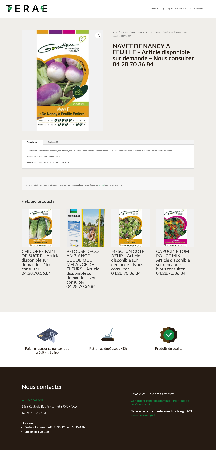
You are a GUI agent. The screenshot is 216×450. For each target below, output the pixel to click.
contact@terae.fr (32, 399)
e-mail (102, 185)
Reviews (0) (53, 142)
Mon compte (197, 9)
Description (32, 142)
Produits (156, 9)
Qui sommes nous (177, 9)
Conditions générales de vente (150, 400)
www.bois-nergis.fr (143, 415)
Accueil (116, 32)
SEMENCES (124, 32)
